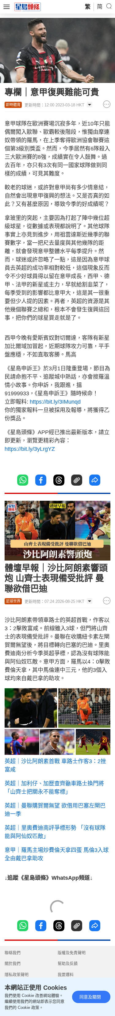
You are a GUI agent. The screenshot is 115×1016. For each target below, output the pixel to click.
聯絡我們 (13, 952)
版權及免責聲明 (72, 952)
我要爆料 (66, 974)
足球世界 (13, 601)
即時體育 (13, 105)
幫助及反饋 (68, 963)
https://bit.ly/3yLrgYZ (30, 449)
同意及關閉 (90, 996)
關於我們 (13, 963)
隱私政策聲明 (17, 974)
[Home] (27, 6)
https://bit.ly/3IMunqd (55, 402)
